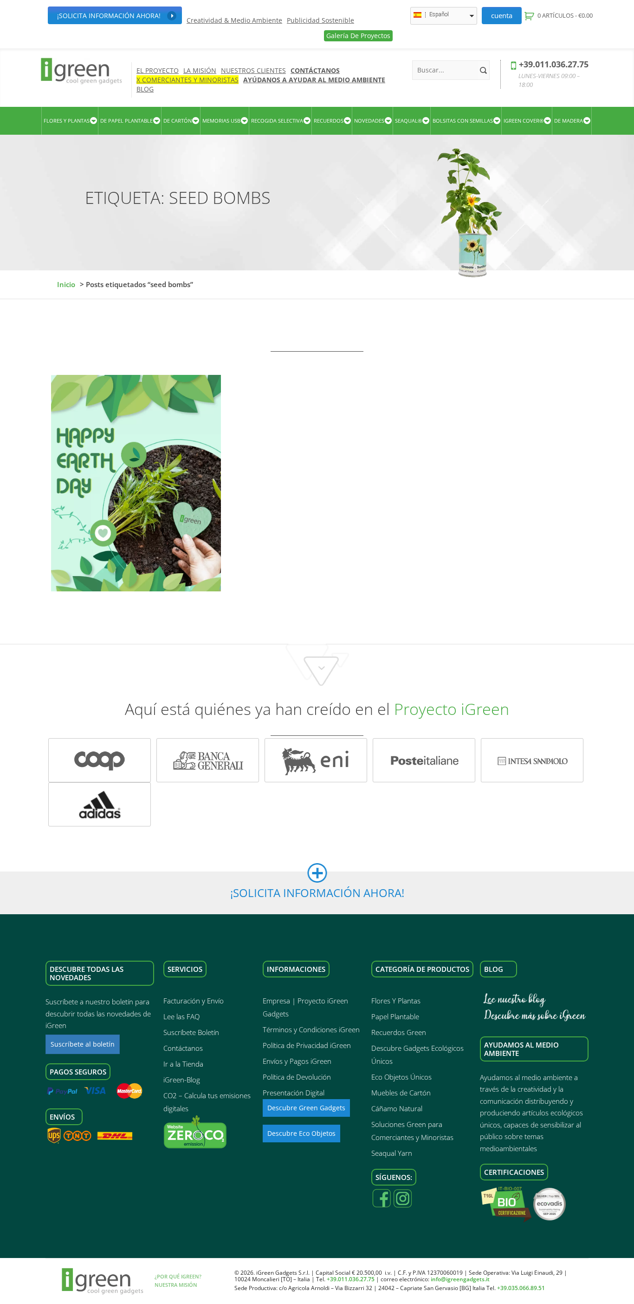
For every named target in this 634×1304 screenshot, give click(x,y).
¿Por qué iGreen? (178, 1276)
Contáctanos (315, 70)
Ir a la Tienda (183, 1063)
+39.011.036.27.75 (554, 64)
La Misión (199, 70)
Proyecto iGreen (451, 709)
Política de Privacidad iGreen (307, 1045)
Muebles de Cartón (401, 1092)
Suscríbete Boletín (191, 1032)
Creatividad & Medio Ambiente (234, 20)
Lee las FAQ (181, 1016)
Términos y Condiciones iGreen (311, 1029)
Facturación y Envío (193, 1000)
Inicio (66, 284)
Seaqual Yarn (391, 1153)
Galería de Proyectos (358, 35)
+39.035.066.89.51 (521, 1288)
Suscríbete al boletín (83, 1044)
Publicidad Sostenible (320, 20)
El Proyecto (157, 70)
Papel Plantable (395, 1016)
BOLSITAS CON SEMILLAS (463, 120)
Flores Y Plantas (396, 1000)
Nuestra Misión (176, 1284)
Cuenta (501, 15)
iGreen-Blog (181, 1079)
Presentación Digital (293, 1092)
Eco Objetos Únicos (401, 1076)
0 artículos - (564, 15)
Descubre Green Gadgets (306, 1107)
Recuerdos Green (398, 1032)
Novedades (369, 120)
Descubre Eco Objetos (301, 1133)
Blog (145, 89)
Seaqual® (408, 120)
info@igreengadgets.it (460, 1279)
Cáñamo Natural (396, 1108)
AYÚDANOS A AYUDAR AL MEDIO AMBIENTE (314, 79)
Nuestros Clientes (253, 70)
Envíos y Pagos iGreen (297, 1061)
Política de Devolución (297, 1076)
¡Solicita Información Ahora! (109, 15)
